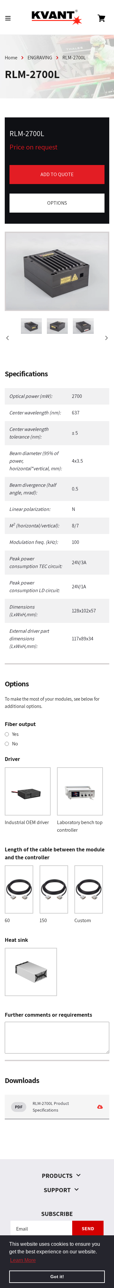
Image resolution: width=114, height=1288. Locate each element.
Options (57, 203)
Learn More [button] (23, 1260)
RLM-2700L (74, 57)
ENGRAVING (40, 57)
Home (11, 57)
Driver (12, 759)
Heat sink (16, 939)
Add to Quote (57, 174)
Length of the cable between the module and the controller (54, 853)
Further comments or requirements (48, 1014)
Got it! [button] (57, 1276)
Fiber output (20, 724)
